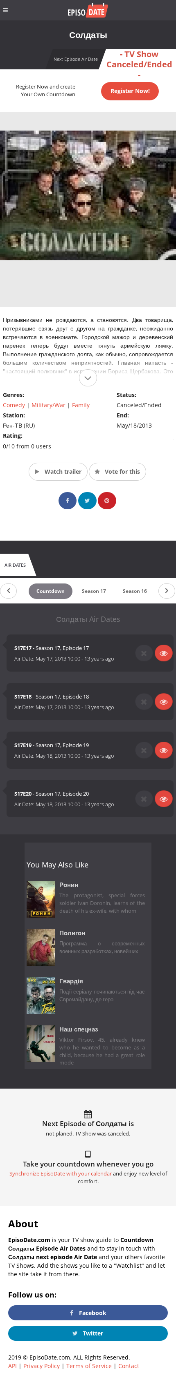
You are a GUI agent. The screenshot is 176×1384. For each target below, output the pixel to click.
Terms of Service (89, 1366)
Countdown (50, 591)
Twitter (92, 1333)
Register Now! (130, 91)
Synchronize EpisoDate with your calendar (60, 1173)
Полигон (72, 933)
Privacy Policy (41, 1366)
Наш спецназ (78, 1029)
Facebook (91, 1313)
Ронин (68, 885)
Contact (128, 1366)
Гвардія (71, 981)
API (12, 1366)
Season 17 (94, 591)
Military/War (48, 405)
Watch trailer (62, 471)
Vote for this (121, 471)
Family (81, 405)
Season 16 (135, 591)
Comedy (14, 405)
